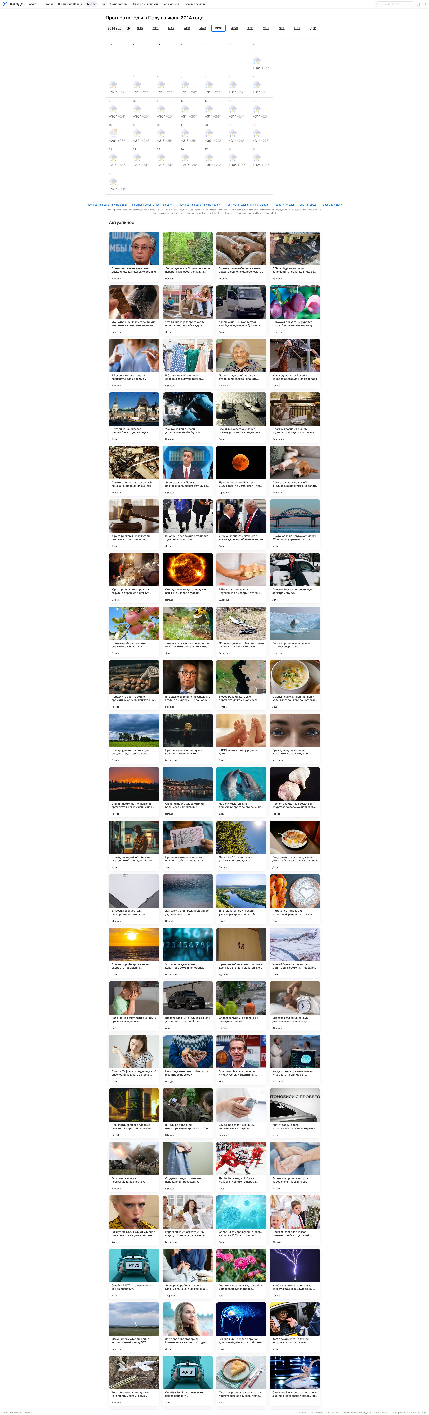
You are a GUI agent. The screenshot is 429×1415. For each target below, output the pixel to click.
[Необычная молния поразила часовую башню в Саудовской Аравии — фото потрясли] (295, 1274)
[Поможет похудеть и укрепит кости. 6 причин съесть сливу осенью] (295, 310)
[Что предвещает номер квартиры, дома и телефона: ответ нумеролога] (188, 953)
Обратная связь (382, 1413)
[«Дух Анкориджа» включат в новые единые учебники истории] (241, 524)
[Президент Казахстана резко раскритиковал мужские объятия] (134, 257)
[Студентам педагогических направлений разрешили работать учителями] (188, 1167)
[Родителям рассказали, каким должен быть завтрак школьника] (295, 846)
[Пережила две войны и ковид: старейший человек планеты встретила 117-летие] (241, 364)
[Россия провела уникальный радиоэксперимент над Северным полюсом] (295, 632)
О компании (15, 1413)
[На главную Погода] (15, 4)
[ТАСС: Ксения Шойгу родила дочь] (241, 739)
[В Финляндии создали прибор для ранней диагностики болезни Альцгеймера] (241, 1327)
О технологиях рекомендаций (357, 1413)
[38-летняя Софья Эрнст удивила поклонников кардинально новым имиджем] (134, 1220)
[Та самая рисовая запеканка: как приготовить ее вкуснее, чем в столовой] (241, 1381)
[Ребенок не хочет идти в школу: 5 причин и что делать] (134, 1006)
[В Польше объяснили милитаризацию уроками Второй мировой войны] (188, 1113)
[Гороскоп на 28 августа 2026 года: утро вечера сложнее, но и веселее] (188, 1220)
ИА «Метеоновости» (416, 1413)
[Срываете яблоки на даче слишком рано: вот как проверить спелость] (134, 632)
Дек (313, 28)
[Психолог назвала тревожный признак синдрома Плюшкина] (134, 471)
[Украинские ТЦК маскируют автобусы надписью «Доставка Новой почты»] (241, 310)
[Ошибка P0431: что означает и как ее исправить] (188, 1381)
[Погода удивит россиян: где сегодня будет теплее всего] (134, 739)
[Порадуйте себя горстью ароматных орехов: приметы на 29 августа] (134, 685)
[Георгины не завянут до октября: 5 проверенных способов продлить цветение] (241, 1274)
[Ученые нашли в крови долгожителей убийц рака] (188, 417)
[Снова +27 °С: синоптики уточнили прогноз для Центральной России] (241, 846)
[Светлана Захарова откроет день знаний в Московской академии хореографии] (295, 1381)
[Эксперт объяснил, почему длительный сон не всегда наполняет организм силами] (295, 1006)
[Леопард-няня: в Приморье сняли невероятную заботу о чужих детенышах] (188, 257)
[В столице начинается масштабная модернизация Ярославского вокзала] (134, 417)
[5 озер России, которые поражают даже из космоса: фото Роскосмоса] (241, 685)
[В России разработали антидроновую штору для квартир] (134, 899)
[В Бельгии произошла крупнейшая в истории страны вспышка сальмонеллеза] (241, 578)
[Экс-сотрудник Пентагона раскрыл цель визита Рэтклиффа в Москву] (188, 471)
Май (202, 28)
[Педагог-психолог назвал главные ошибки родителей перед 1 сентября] (295, 1220)
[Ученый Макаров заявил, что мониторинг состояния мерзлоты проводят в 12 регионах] (295, 953)
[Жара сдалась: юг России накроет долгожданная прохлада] (295, 364)
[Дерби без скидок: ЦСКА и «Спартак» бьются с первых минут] (241, 1167)
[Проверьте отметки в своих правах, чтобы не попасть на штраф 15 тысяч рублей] (188, 846)
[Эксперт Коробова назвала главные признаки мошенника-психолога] (188, 1274)
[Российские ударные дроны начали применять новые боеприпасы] (134, 1381)
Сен (266, 28)
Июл (234, 28)
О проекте (302, 1413)
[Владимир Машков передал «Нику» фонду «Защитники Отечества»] (241, 1060)
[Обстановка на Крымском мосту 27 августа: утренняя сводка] (295, 524)
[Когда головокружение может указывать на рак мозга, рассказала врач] (295, 1060)
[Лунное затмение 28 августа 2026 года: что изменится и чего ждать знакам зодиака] (241, 471)
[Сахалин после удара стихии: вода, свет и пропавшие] (188, 792)
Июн (218, 28)
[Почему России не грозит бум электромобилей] (295, 578)
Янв (140, 28)
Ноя (297, 28)
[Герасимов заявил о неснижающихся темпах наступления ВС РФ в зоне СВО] (134, 1167)
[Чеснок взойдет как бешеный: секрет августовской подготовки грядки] (295, 792)
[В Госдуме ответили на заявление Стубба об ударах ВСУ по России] (188, 685)
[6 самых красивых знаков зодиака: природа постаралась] (295, 417)
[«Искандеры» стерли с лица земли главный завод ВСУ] (134, 1327)
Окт (282, 28)
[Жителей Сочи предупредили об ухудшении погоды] (188, 899)
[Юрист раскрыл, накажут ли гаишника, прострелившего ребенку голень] (134, 524)
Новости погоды (284, 204)
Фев (156, 28)
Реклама (28, 1413)
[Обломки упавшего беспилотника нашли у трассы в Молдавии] (241, 632)
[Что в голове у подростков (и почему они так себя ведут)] (188, 310)
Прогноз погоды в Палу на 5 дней (152, 204)
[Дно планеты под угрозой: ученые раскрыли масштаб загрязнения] (241, 899)
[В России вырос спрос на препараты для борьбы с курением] (134, 364)
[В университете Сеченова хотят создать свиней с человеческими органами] (241, 257)
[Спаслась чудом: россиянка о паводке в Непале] (241, 1006)
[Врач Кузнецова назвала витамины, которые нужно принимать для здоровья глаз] (295, 739)
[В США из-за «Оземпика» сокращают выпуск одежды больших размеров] (188, 364)
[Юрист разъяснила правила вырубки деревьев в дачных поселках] (134, 578)
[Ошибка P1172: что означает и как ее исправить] (134, 1274)
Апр (187, 28)
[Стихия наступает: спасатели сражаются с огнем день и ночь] (134, 792)
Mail (5, 1413)
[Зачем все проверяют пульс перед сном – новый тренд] (295, 1167)
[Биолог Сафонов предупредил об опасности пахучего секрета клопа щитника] (134, 1060)
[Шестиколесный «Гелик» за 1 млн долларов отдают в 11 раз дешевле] (188, 1006)
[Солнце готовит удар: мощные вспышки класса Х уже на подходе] (188, 578)
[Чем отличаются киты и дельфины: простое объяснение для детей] (241, 792)
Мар (171, 28)
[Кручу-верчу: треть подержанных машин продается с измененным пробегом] (295, 1113)
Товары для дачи (331, 204)
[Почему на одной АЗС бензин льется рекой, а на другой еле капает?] (134, 846)
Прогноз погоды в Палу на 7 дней (199, 204)
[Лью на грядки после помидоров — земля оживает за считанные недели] (188, 632)
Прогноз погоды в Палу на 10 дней (247, 204)
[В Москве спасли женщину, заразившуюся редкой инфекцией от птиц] (241, 1113)
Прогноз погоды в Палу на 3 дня (107, 204)
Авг (250, 28)
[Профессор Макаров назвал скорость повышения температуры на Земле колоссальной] (134, 953)
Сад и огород (307, 204)
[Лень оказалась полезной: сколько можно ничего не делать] (295, 471)
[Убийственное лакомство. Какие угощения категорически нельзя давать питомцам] (134, 310)
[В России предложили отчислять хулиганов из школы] (188, 524)
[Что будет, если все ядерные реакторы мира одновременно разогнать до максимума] (134, 1113)
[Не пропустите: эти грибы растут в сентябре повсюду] (188, 1060)
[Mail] (5, 4)
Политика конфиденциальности (325, 1413)
